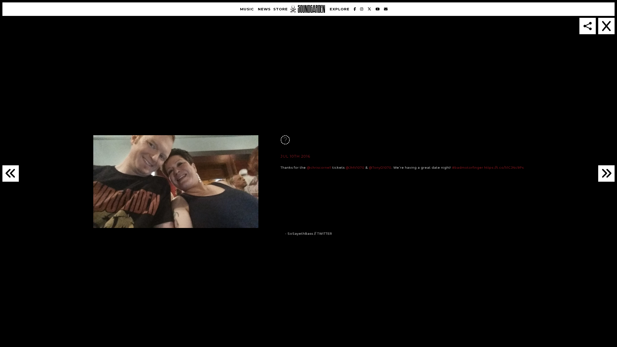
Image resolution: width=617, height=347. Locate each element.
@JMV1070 (355, 167)
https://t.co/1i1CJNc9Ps (504, 167)
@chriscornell (319, 167)
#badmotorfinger (467, 167)
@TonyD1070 (380, 167)
